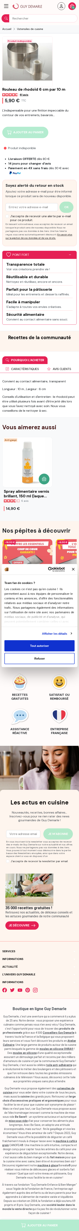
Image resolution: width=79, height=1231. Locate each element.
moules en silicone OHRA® (56, 1048)
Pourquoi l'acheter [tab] (27, 360)
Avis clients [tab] (61, 369)
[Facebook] (4, 990)
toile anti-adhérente (59, 1065)
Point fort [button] (20, 255)
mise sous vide (18, 1120)
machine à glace (47, 1165)
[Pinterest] (27, 990)
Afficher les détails (54, 633)
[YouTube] (20, 990)
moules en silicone (25, 1052)
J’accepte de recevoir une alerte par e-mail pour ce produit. (40, 218)
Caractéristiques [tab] (24, 369)
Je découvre (19, 925)
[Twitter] (12, 990)
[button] (6, 6)
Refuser (39, 658)
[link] (19, 686)
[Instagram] (35, 990)
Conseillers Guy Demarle (58, 1032)
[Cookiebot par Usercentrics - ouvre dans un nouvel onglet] (49, 569)
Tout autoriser (39, 645)
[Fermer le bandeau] (73, 569)
